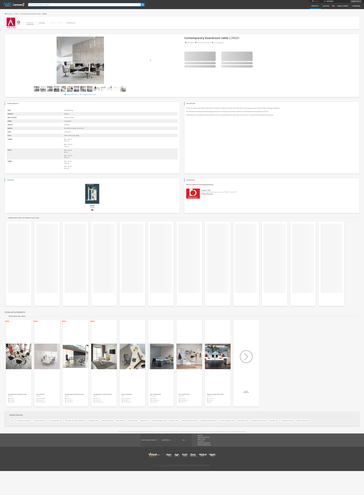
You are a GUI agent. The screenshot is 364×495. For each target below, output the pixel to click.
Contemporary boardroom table (208, 420)
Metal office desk (132, 420)
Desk (12, 420)
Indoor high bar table (242, 420)
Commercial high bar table (227, 420)
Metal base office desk (107, 420)
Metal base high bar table (303, 420)
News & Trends (342, 6)
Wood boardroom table (287, 420)
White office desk (120, 420)
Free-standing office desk (55, 420)
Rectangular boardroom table (259, 420)
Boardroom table (173, 420)
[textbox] (84, 4)
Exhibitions (70, 23)
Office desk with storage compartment (75, 420)
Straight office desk (93, 420)
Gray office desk (274, 420)
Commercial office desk (39, 420)
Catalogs (325, 6)
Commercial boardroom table (189, 420)
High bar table (144, 420)
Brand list (200, 435)
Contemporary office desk (23, 420)
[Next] (150, 60)
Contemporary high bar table (158, 420)
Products (314, 6)
